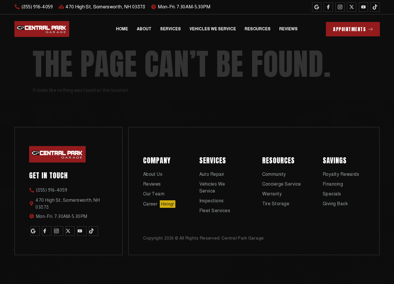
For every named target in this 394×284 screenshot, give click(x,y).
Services (170, 29)
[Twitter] (351, 7)
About (144, 29)
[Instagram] (340, 7)
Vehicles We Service (213, 29)
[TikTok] (375, 7)
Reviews (288, 29)
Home (122, 29)
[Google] (316, 7)
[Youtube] (363, 7)
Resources (258, 29)
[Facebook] (328, 7)
